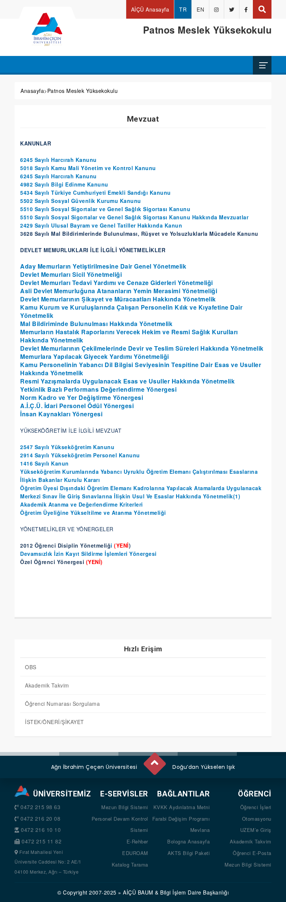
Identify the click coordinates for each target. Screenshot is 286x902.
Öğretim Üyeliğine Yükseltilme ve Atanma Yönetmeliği (93, 512)
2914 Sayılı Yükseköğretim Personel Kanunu (80, 455)
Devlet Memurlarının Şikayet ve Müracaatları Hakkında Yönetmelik (118, 299)
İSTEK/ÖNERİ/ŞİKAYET (54, 722)
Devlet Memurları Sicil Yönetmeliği (71, 274)
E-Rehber (137, 841)
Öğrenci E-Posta (252, 852)
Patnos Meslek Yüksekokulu (82, 90)
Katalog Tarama (130, 864)
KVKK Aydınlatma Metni (181, 807)
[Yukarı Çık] (154, 761)
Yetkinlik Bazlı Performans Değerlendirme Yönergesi (98, 389)
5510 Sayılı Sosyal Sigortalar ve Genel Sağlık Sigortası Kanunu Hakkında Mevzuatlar (134, 217)
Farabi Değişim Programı (181, 818)
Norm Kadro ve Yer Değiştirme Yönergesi (81, 397)
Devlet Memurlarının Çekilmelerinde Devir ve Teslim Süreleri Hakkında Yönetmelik (142, 348)
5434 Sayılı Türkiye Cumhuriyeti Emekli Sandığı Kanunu (95, 192)
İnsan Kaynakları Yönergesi (61, 414)
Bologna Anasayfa (188, 841)
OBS (30, 667)
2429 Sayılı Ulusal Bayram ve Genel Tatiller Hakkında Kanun (101, 225)
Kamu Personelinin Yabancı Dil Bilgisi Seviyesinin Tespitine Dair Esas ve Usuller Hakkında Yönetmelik (140, 368)
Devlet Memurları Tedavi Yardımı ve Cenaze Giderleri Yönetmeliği (116, 282)
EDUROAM (135, 852)
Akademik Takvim (47, 685)
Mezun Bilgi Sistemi (124, 807)
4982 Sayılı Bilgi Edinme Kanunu (64, 184)
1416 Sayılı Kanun (44, 463)
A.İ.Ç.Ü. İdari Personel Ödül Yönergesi (77, 405)
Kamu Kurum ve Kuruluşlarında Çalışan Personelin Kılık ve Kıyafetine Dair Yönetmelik (131, 311)
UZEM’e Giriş (255, 829)
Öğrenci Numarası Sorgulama (62, 703)
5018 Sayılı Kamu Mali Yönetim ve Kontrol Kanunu (88, 168)
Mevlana (200, 829)
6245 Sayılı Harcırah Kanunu (58, 159)
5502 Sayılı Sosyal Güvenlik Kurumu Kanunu (80, 200)
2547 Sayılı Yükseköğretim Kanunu (67, 447)
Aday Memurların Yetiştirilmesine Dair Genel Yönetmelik (103, 266)
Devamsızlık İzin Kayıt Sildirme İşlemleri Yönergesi (88, 553)
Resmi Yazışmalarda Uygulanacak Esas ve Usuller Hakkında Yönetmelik (127, 381)
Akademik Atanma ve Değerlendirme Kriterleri (81, 504)
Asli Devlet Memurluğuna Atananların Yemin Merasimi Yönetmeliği (118, 290)
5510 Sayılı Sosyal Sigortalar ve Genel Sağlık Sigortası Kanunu (105, 209)
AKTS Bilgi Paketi (189, 852)
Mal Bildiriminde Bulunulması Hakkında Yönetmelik (96, 323)
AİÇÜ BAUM (138, 892)
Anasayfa (32, 90)
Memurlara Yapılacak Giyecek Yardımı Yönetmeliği (94, 356)
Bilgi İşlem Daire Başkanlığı (194, 892)
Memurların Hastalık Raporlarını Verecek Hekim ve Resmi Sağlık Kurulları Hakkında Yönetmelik (129, 336)
